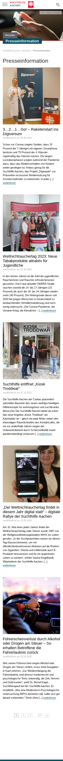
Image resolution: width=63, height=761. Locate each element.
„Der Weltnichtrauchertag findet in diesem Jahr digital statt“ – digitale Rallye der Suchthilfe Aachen (31, 512)
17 (39, 715)
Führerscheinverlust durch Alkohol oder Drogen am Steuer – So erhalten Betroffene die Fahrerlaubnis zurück (31, 646)
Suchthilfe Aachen (11, 51)
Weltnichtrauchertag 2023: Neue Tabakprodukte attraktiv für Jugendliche (30, 261)
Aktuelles (26, 51)
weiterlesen (9, 182)
